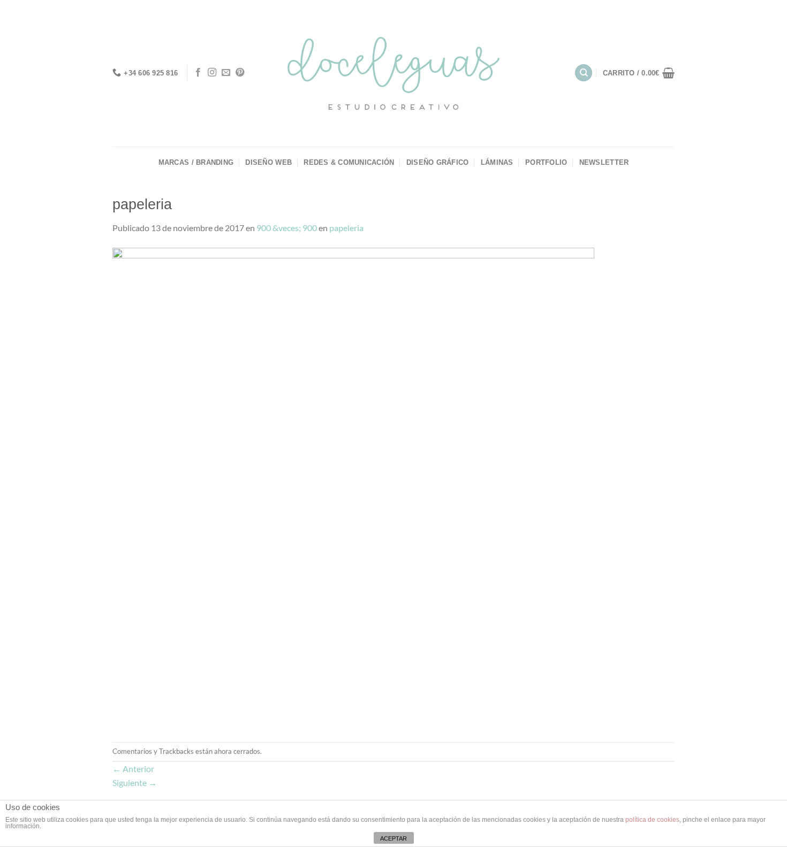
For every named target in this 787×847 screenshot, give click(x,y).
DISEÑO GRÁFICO (437, 162)
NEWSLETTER (604, 162)
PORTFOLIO (546, 162)
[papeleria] (353, 487)
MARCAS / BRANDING (195, 162)
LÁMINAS (497, 162)
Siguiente (134, 782)
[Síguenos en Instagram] (212, 73)
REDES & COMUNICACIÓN (349, 162)
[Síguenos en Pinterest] (240, 73)
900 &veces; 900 (286, 228)
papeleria (346, 228)
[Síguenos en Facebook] (198, 73)
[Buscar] (583, 73)
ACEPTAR (393, 838)
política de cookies (652, 819)
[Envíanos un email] (226, 73)
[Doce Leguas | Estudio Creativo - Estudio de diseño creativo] (393, 73)
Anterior (133, 769)
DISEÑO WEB (268, 162)
